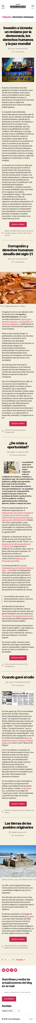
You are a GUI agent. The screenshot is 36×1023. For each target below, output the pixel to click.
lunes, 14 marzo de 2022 (19, 49)
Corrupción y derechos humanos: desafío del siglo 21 (18, 250)
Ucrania (7, 235)
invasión (20, 233)
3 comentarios (19, 52)
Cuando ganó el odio (18, 677)
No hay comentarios (19, 455)
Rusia (29, 233)
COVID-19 (8, 430)
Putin (25, 233)
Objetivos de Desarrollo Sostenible (16, 948)
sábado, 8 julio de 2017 (19, 832)
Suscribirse (9, 999)
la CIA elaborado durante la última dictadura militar (17, 740)
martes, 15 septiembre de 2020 (19, 682)
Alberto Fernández (11, 231)
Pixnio (23, 306)
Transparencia (9, 432)
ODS (25, 664)
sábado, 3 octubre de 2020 (19, 452)
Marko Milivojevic (12, 306)
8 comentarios (19, 685)
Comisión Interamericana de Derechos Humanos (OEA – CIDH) (18, 568)
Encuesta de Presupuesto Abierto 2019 (17, 616)
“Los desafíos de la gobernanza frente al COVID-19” (17, 543)
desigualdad (23, 946)
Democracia (22, 231)
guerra (14, 233)
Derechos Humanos (18, 430)
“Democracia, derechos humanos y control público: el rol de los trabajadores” (17, 321)
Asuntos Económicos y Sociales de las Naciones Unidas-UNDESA (17, 515)
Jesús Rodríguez (14, 1019)
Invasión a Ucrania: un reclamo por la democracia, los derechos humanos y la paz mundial (18, 36)
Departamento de (9, 513)
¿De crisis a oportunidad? (18, 445)
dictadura (22, 810)
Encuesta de (18, 518)
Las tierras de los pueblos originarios (18, 825)
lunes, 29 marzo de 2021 (19, 259)
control (7, 664)
